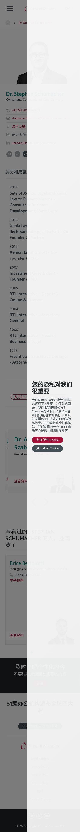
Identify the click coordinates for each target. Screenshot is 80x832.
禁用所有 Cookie (47, 448)
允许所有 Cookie (47, 440)
